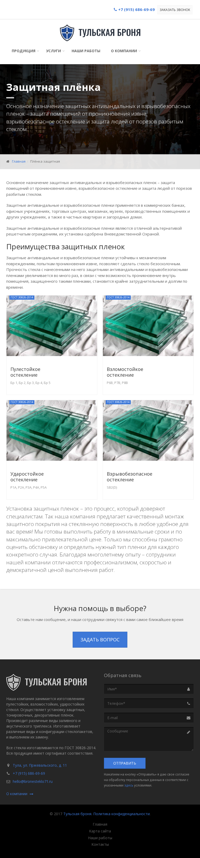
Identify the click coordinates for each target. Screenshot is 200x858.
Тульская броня (77, 813)
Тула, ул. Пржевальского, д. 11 (40, 765)
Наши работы (86, 50)
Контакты (100, 844)
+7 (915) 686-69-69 (29, 773)
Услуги (53, 50)
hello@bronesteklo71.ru (33, 781)
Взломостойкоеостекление (125, 372)
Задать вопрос (100, 639)
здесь (128, 785)
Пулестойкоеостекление (25, 372)
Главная (19, 161)
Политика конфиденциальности (121, 813)
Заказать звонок (175, 10)
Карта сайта (100, 831)
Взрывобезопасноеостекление (129, 477)
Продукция (23, 50)
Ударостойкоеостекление (27, 477)
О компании (124, 50)
